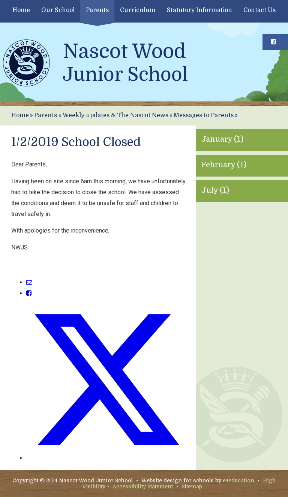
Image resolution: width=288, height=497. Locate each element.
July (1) (215, 190)
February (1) (223, 164)
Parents (45, 115)
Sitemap (192, 486)
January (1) (222, 139)
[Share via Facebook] (29, 293)
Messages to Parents (204, 115)
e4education (238, 480)
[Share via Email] (29, 282)
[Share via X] (106, 458)
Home (20, 115)
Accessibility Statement (142, 486)
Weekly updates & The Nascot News (115, 115)
